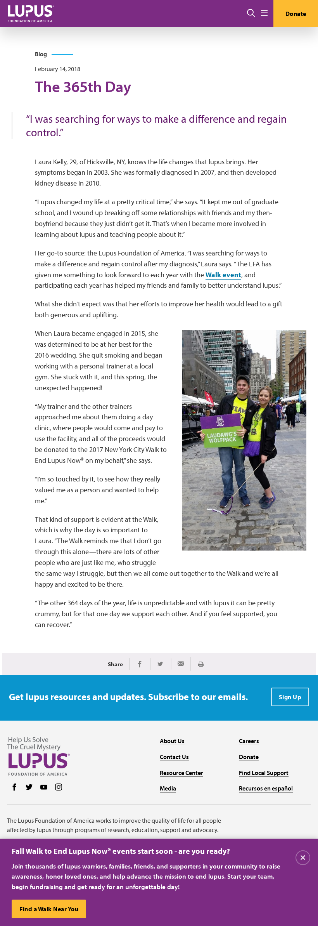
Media (168, 788)
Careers (249, 741)
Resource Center (181, 773)
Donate (295, 13)
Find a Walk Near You (48, 909)
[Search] (251, 13)
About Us (172, 741)
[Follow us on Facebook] (14, 788)
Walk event (223, 274)
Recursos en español (266, 788)
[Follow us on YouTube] (43, 788)
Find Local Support (264, 773)
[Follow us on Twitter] (29, 788)
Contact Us (174, 757)
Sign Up (290, 697)
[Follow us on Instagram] (58, 788)
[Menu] (264, 13)
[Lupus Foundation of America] (31, 13)
